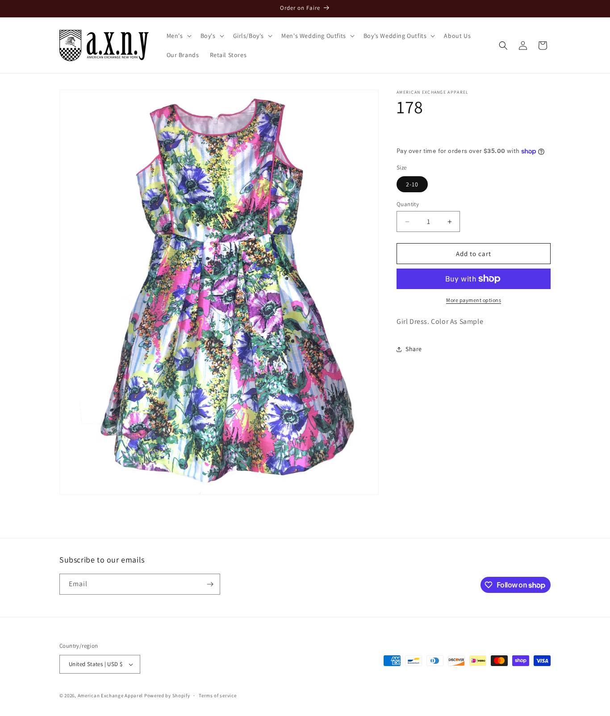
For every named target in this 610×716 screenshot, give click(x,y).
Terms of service (217, 695)
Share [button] (413, 349)
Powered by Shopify (167, 695)
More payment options (473, 300)
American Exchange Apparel (110, 695)
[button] (178, 35)
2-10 (412, 184)
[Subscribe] (210, 584)
